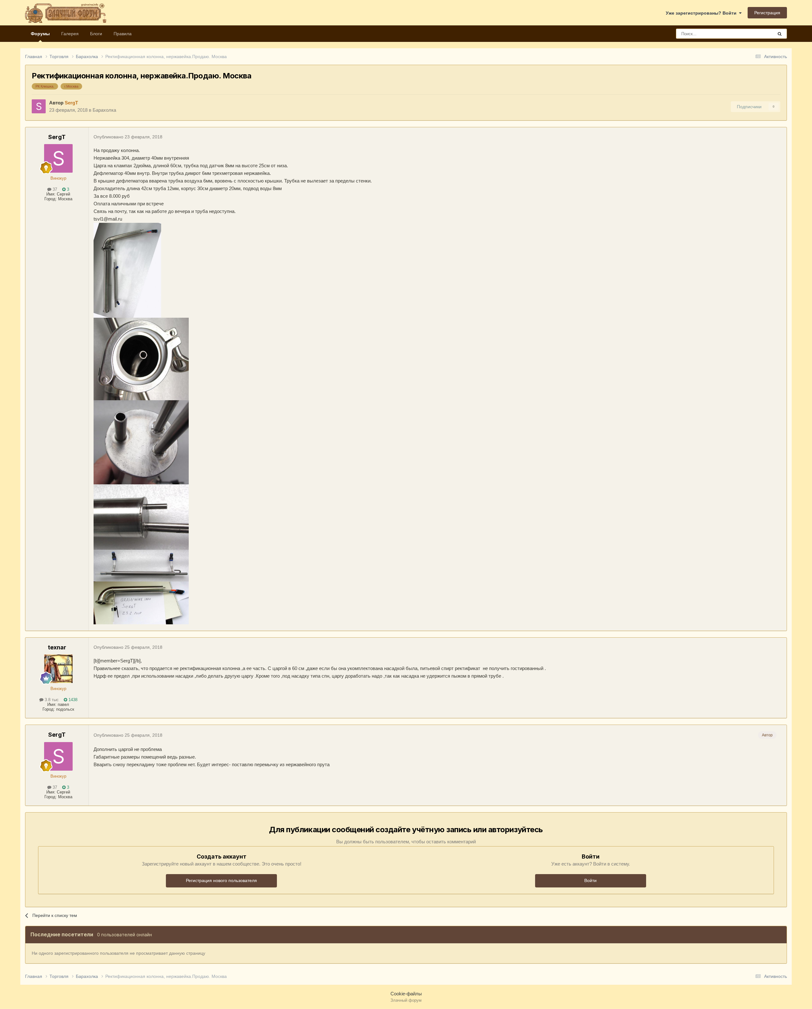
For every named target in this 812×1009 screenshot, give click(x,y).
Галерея (70, 33)
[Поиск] (780, 33)
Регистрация (767, 12)
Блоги (96, 33)
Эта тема (755, 33)
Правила (123, 33)
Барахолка (104, 110)
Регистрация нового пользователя (221, 880)
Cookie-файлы (406, 993)
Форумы (40, 33)
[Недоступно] (127, 269)
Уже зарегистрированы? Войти (702, 13)
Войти (590, 880)
